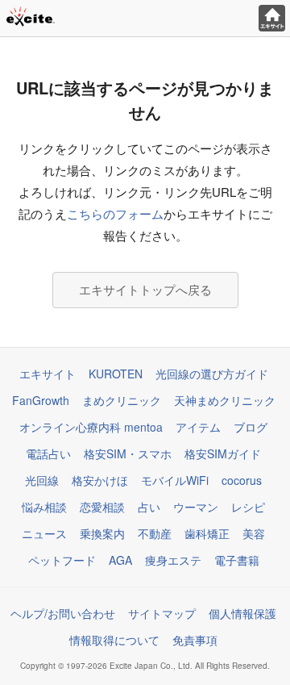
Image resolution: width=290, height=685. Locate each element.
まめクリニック (121, 400)
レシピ (248, 507)
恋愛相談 (102, 507)
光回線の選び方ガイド (211, 373)
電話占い (48, 453)
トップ (272, 18)
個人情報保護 (242, 613)
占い (149, 507)
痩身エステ (173, 560)
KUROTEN (116, 373)
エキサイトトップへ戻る (145, 289)
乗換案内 (102, 533)
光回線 (42, 480)
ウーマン (195, 507)
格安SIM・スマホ (128, 453)
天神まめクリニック (225, 400)
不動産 (155, 533)
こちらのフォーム (115, 213)
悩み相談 (44, 507)
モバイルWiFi (175, 480)
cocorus (242, 480)
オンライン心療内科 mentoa (91, 427)
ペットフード (62, 560)
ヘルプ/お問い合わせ (62, 613)
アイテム (198, 427)
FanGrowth (40, 400)
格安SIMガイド (222, 453)
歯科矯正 (207, 533)
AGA (120, 560)
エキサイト (47, 373)
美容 (253, 533)
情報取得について (114, 640)
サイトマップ (162, 613)
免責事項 (195, 640)
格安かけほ (100, 480)
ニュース (44, 533)
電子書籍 (236, 560)
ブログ (250, 427)
